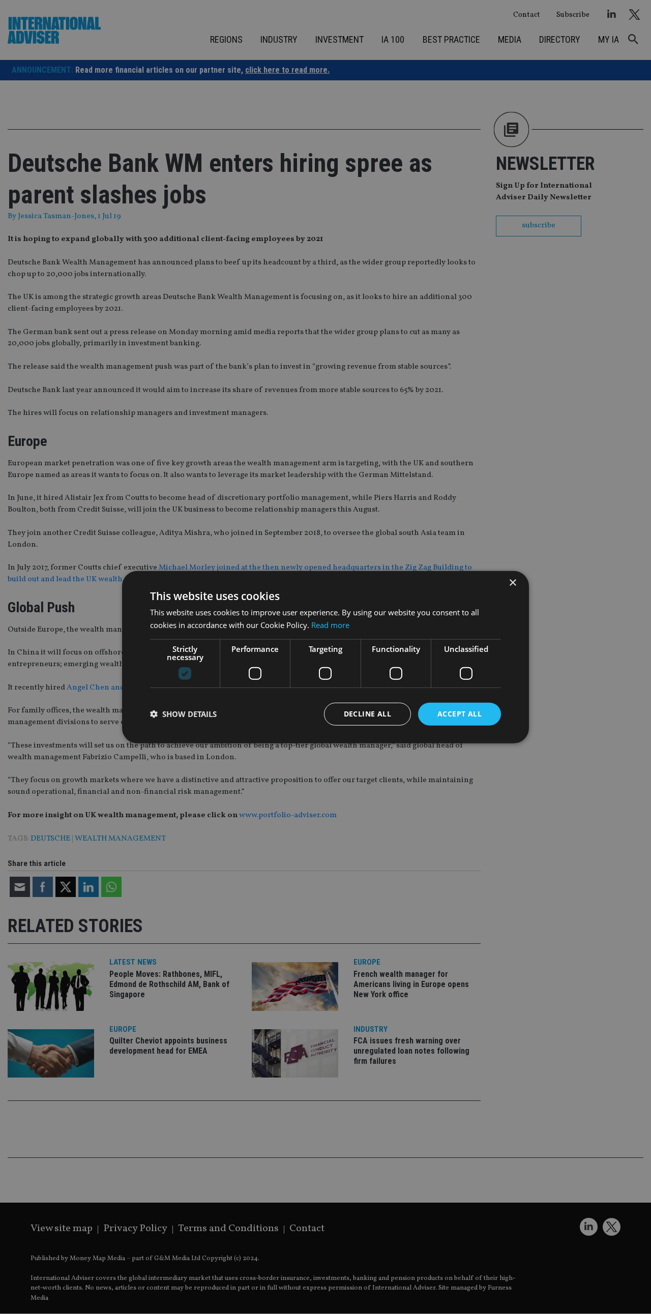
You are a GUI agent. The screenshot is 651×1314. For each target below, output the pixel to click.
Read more (330, 625)
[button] (183, 714)
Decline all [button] (367, 714)
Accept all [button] (459, 714)
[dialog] (325, 657)
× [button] (512, 583)
